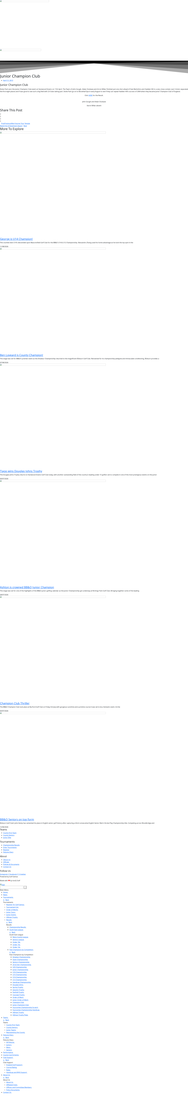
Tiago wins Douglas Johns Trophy (21, 471)
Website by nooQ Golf (8, 1096)
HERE (90, 95)
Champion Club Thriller (15, 703)
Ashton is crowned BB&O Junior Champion (27, 587)
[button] (94, 114)
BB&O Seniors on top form (17, 819)
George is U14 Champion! (16, 239)
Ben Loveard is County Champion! (21, 355)
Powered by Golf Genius (9, 1099)
